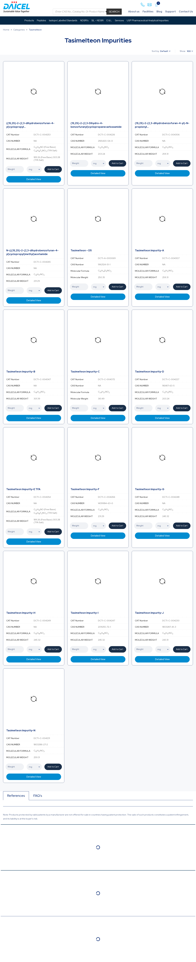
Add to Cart (53, 169)
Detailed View (33, 179)
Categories (19, 29)
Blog (159, 11)
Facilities (148, 11)
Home (6, 29)
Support (170, 11)
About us (133, 11)
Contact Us (186, 11)
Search (114, 11)
